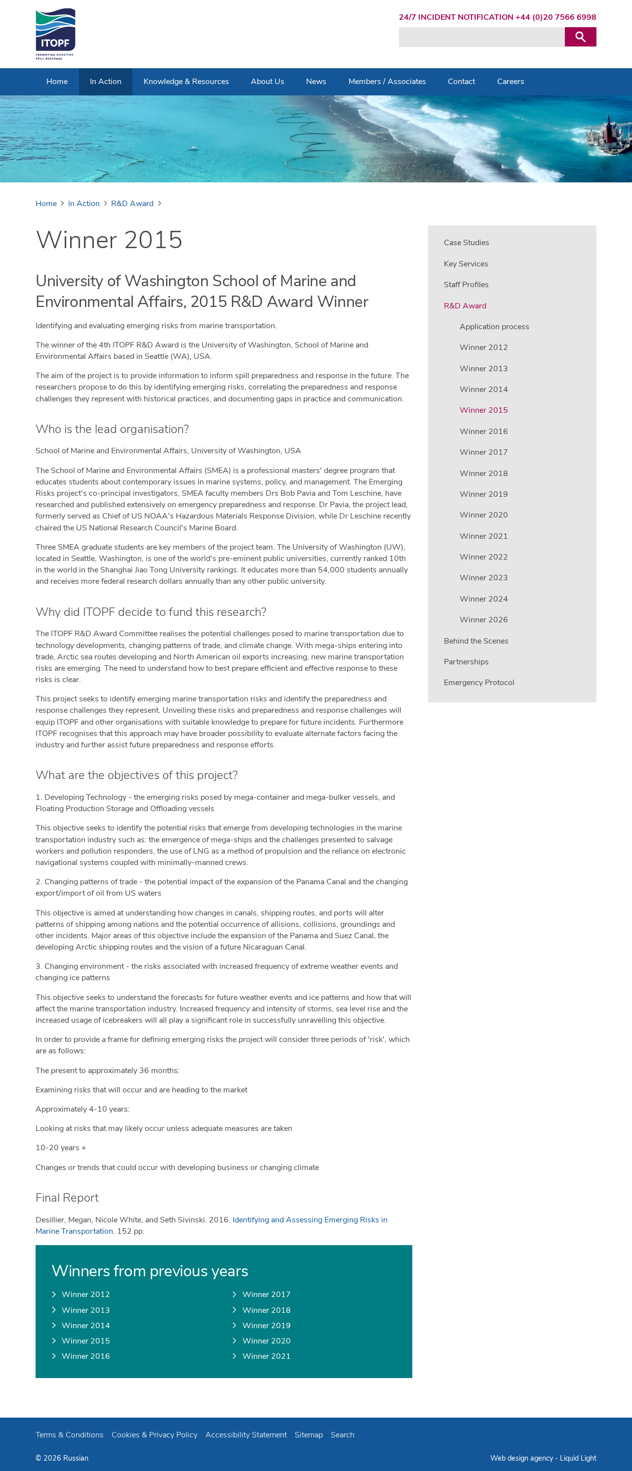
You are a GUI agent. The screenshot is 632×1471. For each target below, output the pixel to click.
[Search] (580, 36)
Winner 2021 (266, 1356)
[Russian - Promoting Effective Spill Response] (56, 34)
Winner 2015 (86, 1341)
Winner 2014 (86, 1325)
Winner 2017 (266, 1294)
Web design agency (522, 1458)
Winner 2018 (266, 1310)
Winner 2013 (86, 1310)
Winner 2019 (266, 1325)
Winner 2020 (266, 1341)
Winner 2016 (86, 1356)
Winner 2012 (86, 1294)
